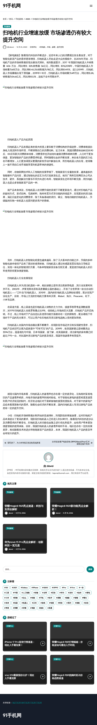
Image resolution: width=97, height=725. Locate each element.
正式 (35, 603)
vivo (73, 588)
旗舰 (67, 598)
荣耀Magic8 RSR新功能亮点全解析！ (70, 507)
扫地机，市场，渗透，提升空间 (52, 47)
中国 (16, 593)
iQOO (46, 588)
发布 (71, 593)
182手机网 (16, 702)
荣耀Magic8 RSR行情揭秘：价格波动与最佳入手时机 (67, 643)
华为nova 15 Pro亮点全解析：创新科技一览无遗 (24, 543)
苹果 (7, 608)
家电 (88, 593)
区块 (53, 593)
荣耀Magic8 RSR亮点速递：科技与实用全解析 (24, 507)
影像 (16, 598)
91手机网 (12, 5)
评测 (24, 608)
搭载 (59, 598)
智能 (76, 598)
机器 (16, 603)
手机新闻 (7, 26)
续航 (78, 603)
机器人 (25, 603)
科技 (60, 603)
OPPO (55, 588)
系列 (69, 603)
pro (64, 588)
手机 (42, 598)
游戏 (43, 603)
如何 (79, 593)
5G (7, 588)
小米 (7, 598)
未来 (7, 603)
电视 (52, 603)
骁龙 (42, 608)
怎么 (24, 598)
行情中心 (10, 626)
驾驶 (33, 608)
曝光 (85, 598)
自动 (86, 603)
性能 (33, 598)
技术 (50, 598)
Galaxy (25, 588)
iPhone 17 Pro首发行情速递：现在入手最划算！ (20, 643)
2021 (15, 588)
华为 (62, 593)
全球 (45, 593)
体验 (36, 593)
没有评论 (33, 47)
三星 (7, 593)
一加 (82, 588)
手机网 (33, 702)
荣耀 (16, 608)
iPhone (35, 588)
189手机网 (25, 702)
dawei (50, 466)
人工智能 (26, 593)
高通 (50, 608)
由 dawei (10, 47)
